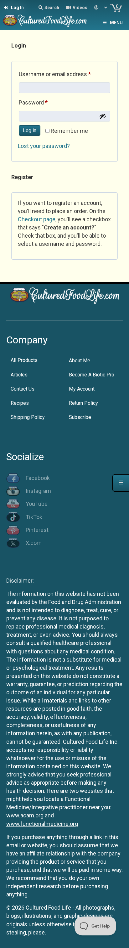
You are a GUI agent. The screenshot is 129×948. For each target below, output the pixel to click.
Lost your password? (44, 146)
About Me (79, 361)
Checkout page (36, 219)
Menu (116, 22)
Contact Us (22, 389)
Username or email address (64, 74)
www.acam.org (25, 815)
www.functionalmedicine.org (42, 824)
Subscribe (80, 417)
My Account (82, 389)
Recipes (20, 403)
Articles (19, 375)
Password (44, 102)
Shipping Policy (28, 417)
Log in (29, 130)
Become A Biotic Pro (91, 375)
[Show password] (102, 116)
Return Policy (83, 403)
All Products (24, 360)
